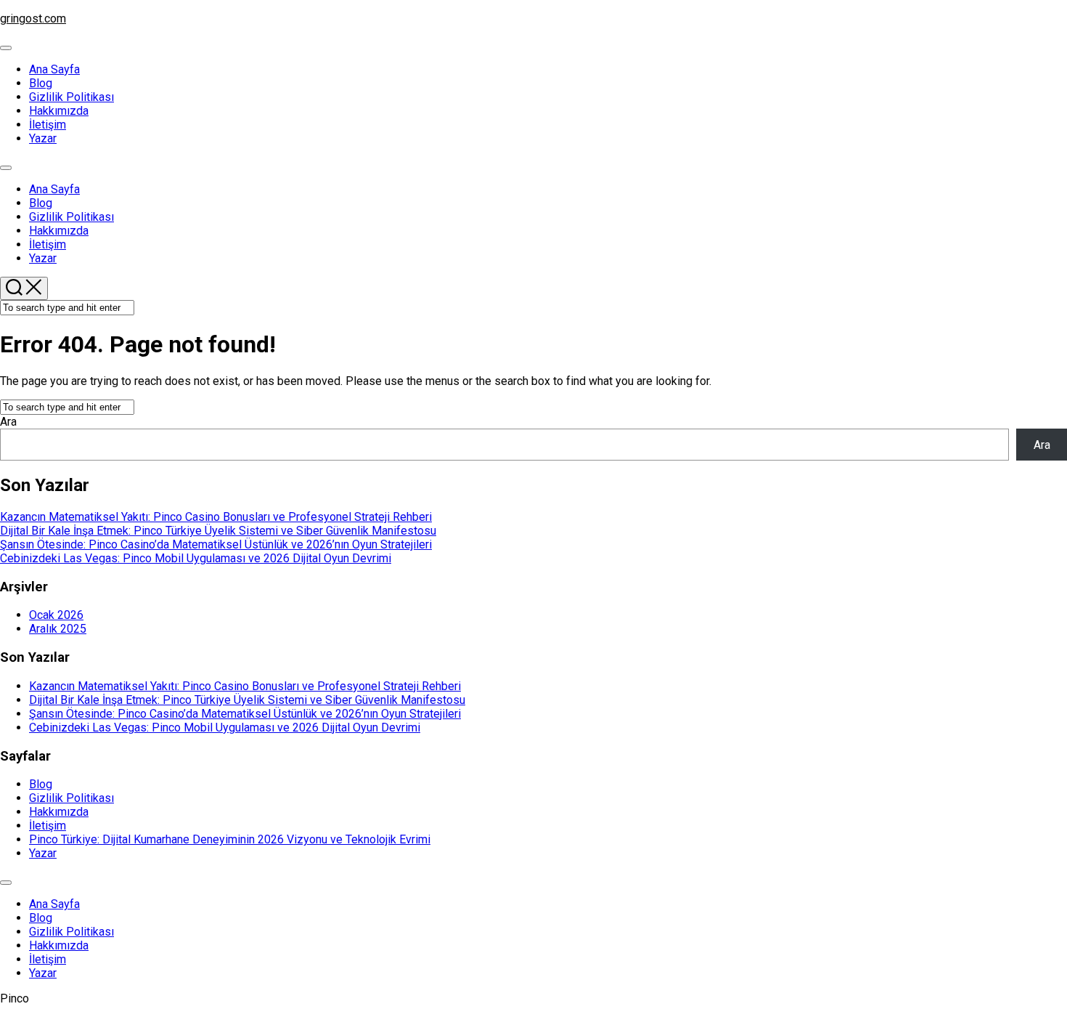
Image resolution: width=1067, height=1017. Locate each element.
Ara (8, 422)
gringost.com (33, 18)
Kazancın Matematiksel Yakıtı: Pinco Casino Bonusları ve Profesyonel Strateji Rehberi (216, 517)
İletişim (47, 124)
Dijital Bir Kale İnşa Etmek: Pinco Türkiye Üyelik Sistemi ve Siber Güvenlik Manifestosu (218, 531)
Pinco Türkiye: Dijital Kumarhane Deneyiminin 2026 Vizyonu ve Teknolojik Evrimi (229, 839)
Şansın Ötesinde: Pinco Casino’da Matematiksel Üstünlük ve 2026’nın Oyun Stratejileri (216, 544)
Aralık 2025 (57, 629)
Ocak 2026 (56, 615)
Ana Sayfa (54, 69)
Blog (40, 83)
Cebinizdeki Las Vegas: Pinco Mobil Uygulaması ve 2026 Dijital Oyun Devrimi (195, 558)
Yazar (43, 138)
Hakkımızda (59, 111)
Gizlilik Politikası (71, 97)
